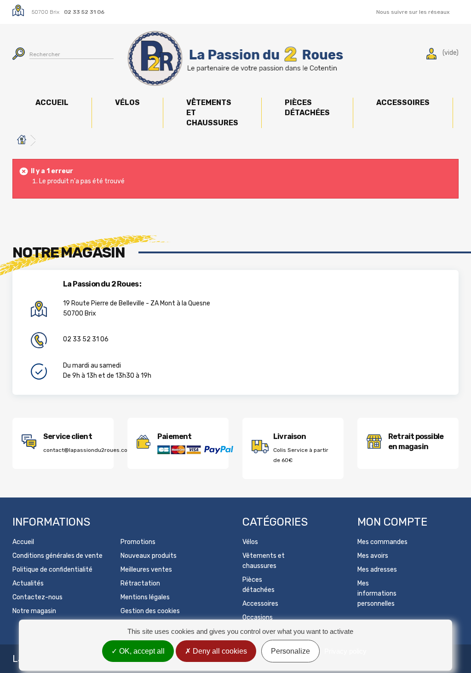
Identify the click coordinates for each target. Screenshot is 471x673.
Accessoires (403, 102)
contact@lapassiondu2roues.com (87, 450)
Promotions (138, 542)
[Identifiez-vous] (431, 55)
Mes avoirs (372, 556)
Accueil (52, 102)
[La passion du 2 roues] (235, 58)
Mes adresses (377, 570)
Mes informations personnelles (376, 593)
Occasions (257, 617)
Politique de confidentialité (52, 570)
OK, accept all (141, 651)
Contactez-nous (37, 597)
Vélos (127, 102)
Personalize (290, 651)
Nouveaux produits (149, 556)
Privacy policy (345, 651)
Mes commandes (382, 542)
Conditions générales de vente (57, 556)
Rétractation (140, 583)
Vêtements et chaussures (212, 112)
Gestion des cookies (150, 611)
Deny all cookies (219, 651)
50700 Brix (45, 12)
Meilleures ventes (146, 570)
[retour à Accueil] (21, 140)
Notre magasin (34, 611)
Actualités (28, 583)
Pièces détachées (307, 107)
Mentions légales (145, 597)
